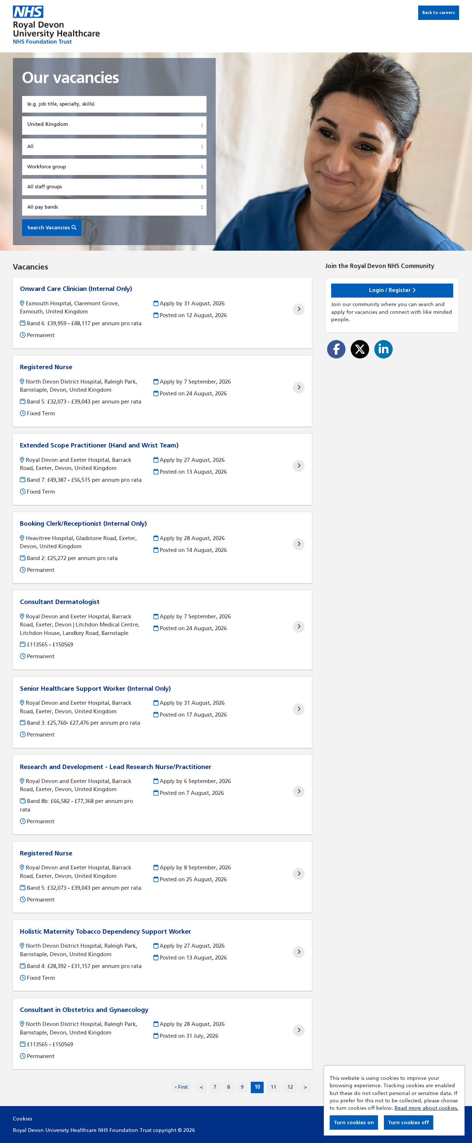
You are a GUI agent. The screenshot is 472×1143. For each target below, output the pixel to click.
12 (288, 1087)
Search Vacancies (49, 227)
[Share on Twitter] (360, 349)
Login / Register (390, 290)
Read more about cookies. (426, 1108)
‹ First (181, 1087)
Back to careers (438, 12)
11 (272, 1087)
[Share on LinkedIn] (383, 349)
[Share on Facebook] (336, 349)
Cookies (22, 1119)
